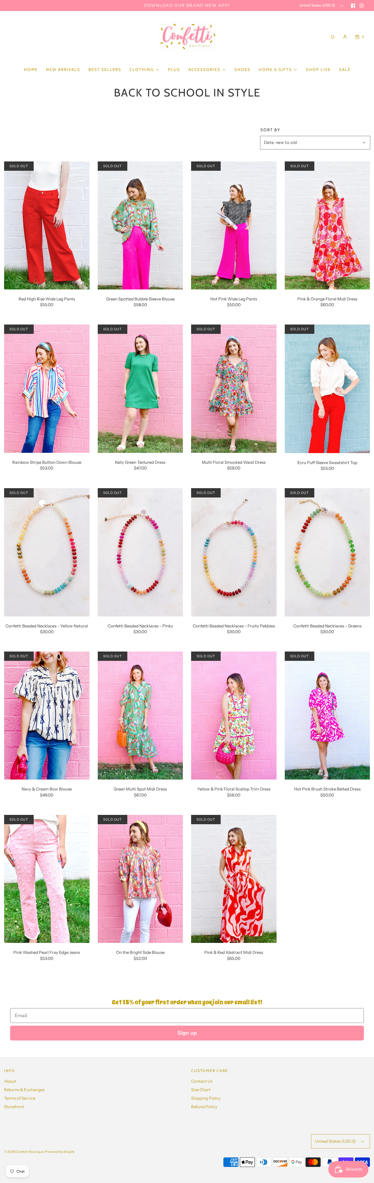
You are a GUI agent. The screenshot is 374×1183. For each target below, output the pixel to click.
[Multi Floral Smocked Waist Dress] (234, 388)
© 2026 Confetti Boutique (23, 1152)
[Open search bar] (333, 36)
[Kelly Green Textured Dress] (140, 388)
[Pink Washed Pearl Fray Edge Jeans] (47, 878)
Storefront (14, 1106)
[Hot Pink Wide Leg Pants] (234, 225)
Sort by (270, 130)
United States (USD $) (317, 5)
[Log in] (345, 37)
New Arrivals (63, 69)
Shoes (242, 69)
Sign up (187, 1033)
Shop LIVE (318, 69)
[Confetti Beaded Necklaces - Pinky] (140, 551)
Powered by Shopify (60, 1152)
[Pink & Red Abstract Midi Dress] (234, 878)
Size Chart (201, 1089)
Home (31, 69)
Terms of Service (19, 1098)
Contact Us (201, 1081)
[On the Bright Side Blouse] (140, 878)
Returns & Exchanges (24, 1089)
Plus (174, 69)
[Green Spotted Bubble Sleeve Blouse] (140, 225)
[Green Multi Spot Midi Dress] (140, 715)
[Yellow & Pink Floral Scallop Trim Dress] (234, 715)
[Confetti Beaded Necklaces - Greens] (327, 551)
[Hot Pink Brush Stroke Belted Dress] (327, 715)
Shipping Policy (206, 1098)
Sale (344, 69)
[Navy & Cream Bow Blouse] (47, 715)
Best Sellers (104, 69)
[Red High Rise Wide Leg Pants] (47, 225)
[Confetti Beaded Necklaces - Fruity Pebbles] (234, 551)
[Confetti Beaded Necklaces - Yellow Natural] (47, 551)
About (10, 1081)
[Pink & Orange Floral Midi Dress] (327, 225)
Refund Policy (204, 1106)
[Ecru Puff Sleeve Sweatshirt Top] (327, 388)
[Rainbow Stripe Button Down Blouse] (47, 388)
